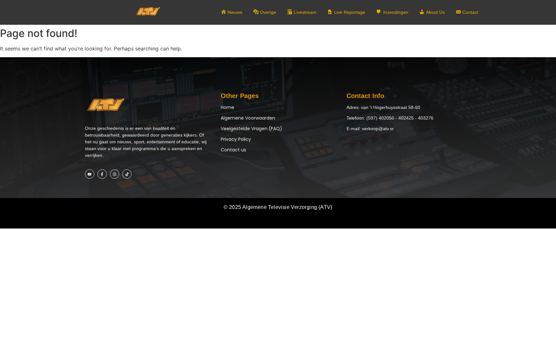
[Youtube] (89, 174)
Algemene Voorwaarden (248, 118)
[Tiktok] (127, 174)
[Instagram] (114, 174)
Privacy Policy (236, 139)
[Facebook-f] (102, 174)
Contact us (233, 150)
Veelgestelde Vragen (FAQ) (251, 128)
